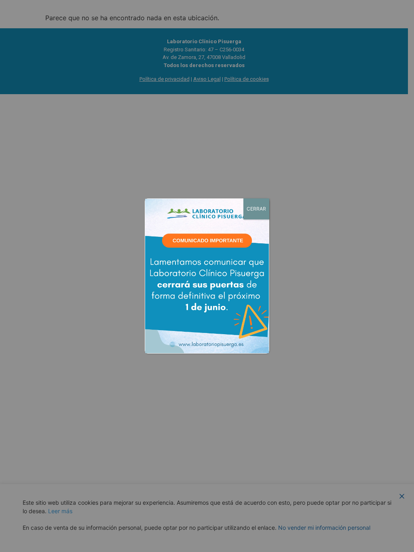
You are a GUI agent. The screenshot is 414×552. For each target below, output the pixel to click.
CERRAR (256, 209)
